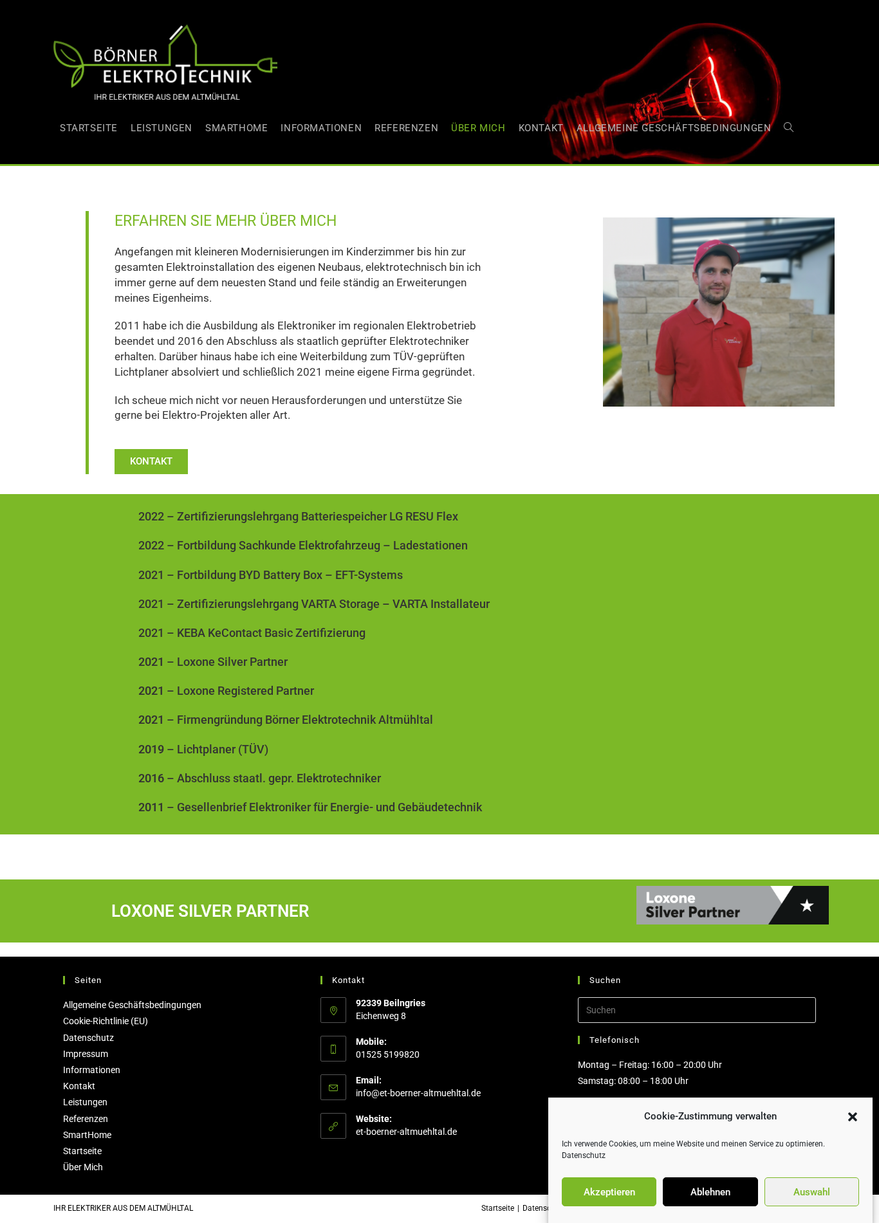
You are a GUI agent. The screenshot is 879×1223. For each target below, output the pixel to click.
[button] (852, 1116)
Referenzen (85, 1119)
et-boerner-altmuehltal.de (406, 1131)
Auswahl (811, 1192)
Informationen (91, 1070)
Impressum (85, 1054)
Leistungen (85, 1102)
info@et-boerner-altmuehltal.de (418, 1093)
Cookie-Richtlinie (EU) (105, 1021)
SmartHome (87, 1135)
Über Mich (83, 1167)
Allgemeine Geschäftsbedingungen (132, 1005)
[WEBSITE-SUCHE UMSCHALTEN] (788, 128)
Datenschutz (584, 1155)
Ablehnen (710, 1192)
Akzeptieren (609, 1192)
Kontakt (79, 1086)
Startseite (82, 1151)
